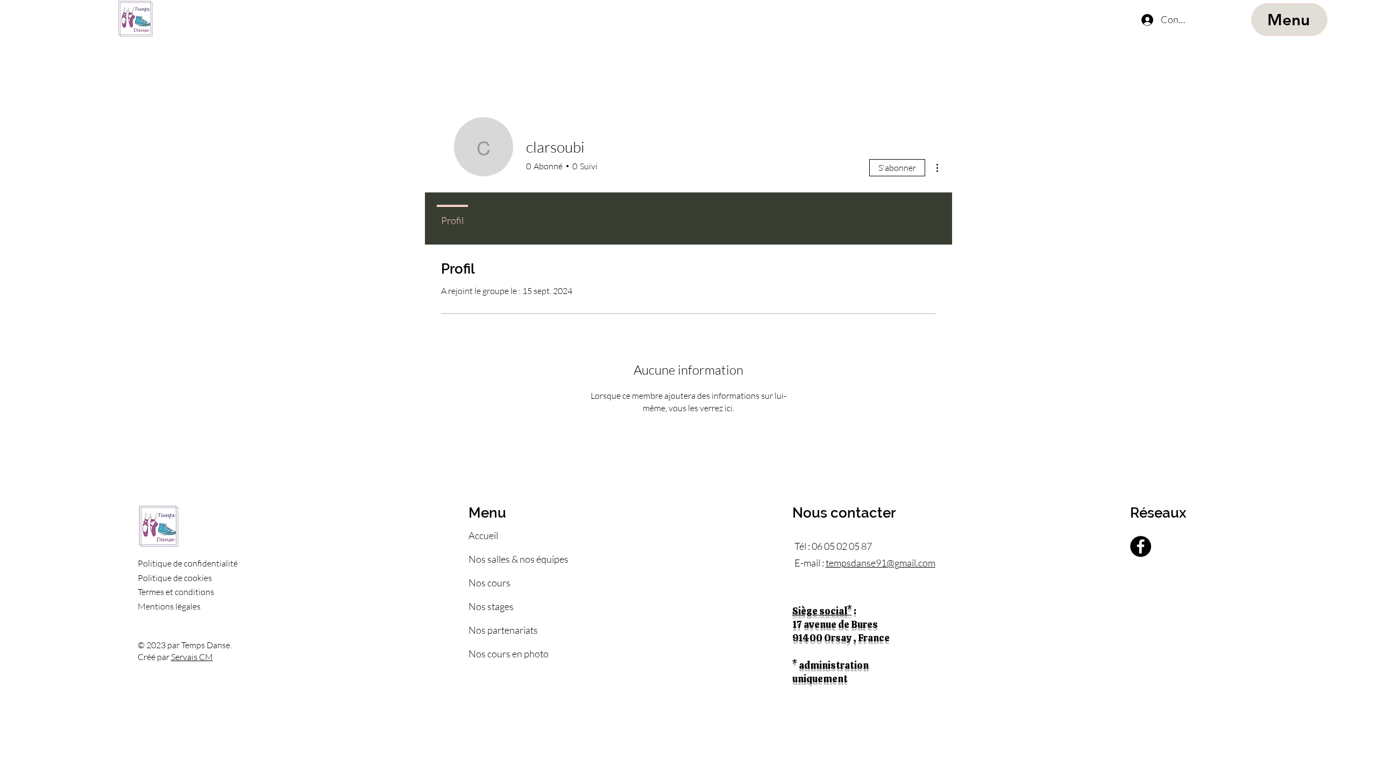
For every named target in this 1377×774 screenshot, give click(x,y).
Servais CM (192, 656)
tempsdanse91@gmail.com (880, 563)
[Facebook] (1140, 546)
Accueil (483, 535)
